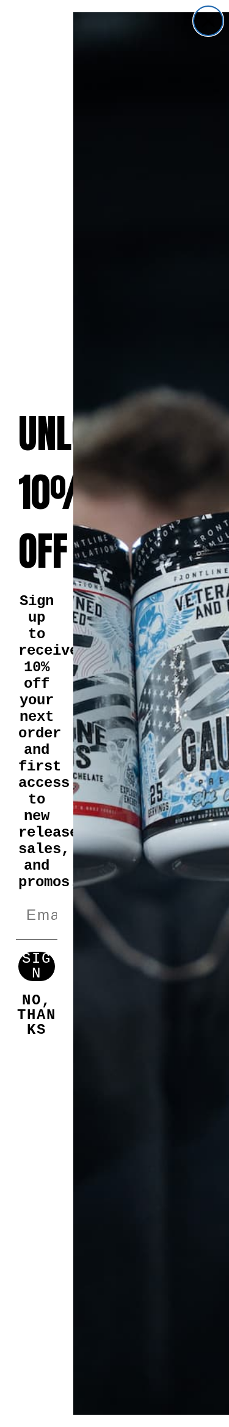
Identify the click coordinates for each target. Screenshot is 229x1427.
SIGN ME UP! (36, 966)
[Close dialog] (208, 21)
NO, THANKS (36, 1008)
